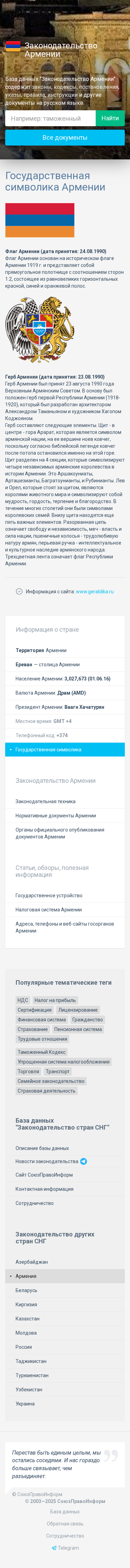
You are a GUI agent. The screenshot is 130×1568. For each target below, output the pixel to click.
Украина (25, 1404)
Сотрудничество (35, 1203)
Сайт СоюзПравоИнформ (44, 1175)
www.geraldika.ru (95, 591)
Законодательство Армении (61, 50)
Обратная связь (65, 1524)
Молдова (26, 1333)
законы (41, 87)
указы (13, 95)
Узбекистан (29, 1389)
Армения (26, 1276)
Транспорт (58, 1071)
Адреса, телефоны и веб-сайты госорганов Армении (65, 927)
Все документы (65, 137)
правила (34, 95)
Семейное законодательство (51, 1081)
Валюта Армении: (51, 693)
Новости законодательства (47, 1161)
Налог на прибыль (55, 1000)
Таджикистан (31, 1361)
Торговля (28, 1071)
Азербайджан (32, 1262)
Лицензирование (78, 1010)
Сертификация (35, 1010)
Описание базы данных (42, 1148)
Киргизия (26, 1304)
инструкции (62, 95)
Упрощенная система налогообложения (64, 1062)
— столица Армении (48, 664)
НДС (23, 1000)
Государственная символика (48, 749)
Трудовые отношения (42, 1039)
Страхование (33, 1029)
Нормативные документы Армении (56, 815)
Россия (24, 1347)
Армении (41, 650)
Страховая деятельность (47, 1091)
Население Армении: (63, 678)
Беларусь (26, 1290)
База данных (65, 1511)
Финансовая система (42, 1019)
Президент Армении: (60, 707)
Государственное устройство (49, 895)
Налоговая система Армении (49, 909)
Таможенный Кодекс (42, 1052)
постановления (98, 87)
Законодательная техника (46, 801)
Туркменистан (32, 1375)
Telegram (68, 1548)
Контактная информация (44, 1189)
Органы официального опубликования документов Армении (60, 833)
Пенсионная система (78, 1029)
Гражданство (87, 1019)
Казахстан (28, 1318)
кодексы (65, 87)
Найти (110, 118)
